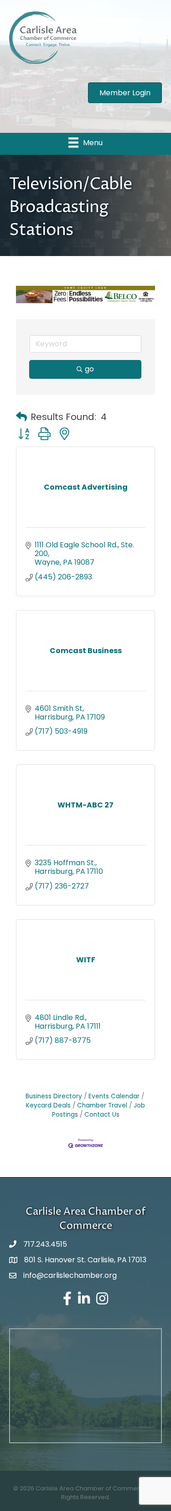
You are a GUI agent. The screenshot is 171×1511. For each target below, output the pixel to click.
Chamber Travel (102, 1105)
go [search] (89, 369)
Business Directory (54, 1096)
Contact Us (101, 1114)
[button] (21, 417)
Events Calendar (114, 1096)
